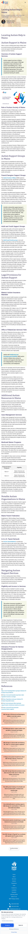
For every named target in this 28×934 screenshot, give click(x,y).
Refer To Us (14, 896)
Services (14, 879)
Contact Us (14, 888)
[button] (25, 2)
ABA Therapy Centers (14, 898)
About (14, 876)
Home (14, 874)
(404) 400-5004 (15, 904)
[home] (4, 2)
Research (14, 892)
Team (14, 885)
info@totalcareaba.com (15, 909)
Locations (14, 890)
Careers (14, 881)
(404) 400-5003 (15, 906)
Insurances (14, 883)
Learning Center (14, 894)
